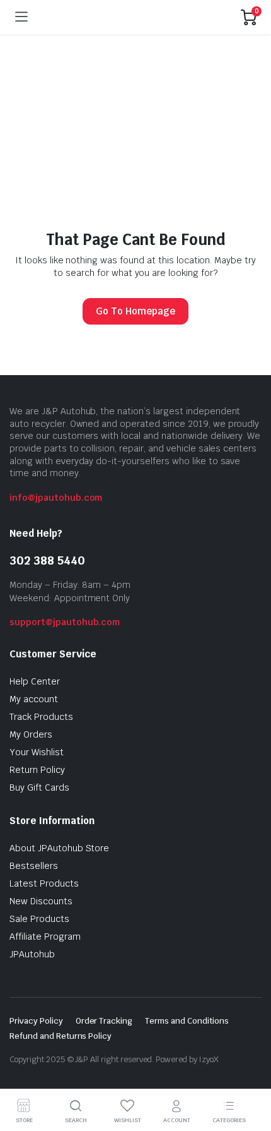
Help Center (34, 681)
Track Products (41, 716)
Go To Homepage (135, 311)
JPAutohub (32, 954)
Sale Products (39, 919)
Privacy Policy (36, 1020)
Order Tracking (104, 1020)
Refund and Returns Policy (60, 1036)
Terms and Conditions (186, 1020)
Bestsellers (33, 865)
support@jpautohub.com (64, 622)
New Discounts (40, 901)
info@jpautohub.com (55, 497)
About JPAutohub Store (59, 848)
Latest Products (44, 883)
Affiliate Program (45, 936)
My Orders (30, 734)
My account (33, 699)
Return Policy (37, 769)
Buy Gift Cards (39, 787)
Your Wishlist (36, 752)
